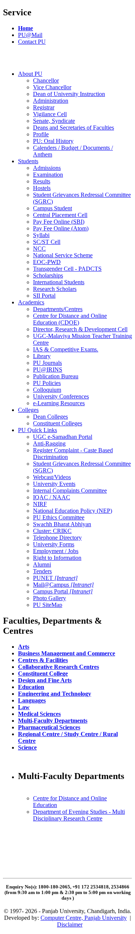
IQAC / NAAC (51, 497)
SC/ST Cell (46, 242)
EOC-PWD (47, 262)
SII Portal (44, 295)
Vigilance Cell (50, 114)
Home (25, 28)
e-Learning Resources (59, 403)
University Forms (53, 544)
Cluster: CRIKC (52, 531)
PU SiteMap (47, 605)
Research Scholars (54, 289)
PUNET (55, 578)
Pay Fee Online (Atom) (60, 228)
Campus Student (52, 208)
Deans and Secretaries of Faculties (73, 127)
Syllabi (41, 235)
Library (42, 356)
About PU (30, 74)
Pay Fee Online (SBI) (58, 221)
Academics (31, 302)
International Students (58, 282)
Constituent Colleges (57, 423)
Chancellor (46, 80)
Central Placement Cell (60, 215)
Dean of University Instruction (69, 94)
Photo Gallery (49, 598)
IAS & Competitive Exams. (65, 349)
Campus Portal (63, 591)
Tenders (42, 571)
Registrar (43, 107)
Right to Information (57, 558)
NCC (39, 248)
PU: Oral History (53, 141)
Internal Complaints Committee (70, 490)
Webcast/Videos (52, 477)
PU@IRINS (47, 369)
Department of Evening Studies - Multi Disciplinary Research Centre (79, 815)
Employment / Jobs (55, 551)
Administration (50, 100)
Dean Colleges (50, 416)
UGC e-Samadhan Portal (62, 437)
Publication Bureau (55, 376)
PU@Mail (30, 35)
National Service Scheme (63, 255)
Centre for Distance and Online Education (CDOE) (70, 319)
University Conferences (61, 396)
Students (28, 161)
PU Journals (47, 363)
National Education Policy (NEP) (72, 511)
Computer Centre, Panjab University (83, 918)
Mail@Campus (63, 584)
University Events (54, 484)
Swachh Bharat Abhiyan (62, 524)
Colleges (28, 410)
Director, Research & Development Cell (80, 329)
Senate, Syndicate (54, 121)
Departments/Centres (57, 309)
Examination (48, 174)
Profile (41, 134)
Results (41, 181)
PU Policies (47, 383)
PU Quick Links (37, 430)
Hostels (42, 188)
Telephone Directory (57, 537)
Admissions (47, 168)
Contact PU (32, 41)
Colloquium (47, 390)
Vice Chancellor (52, 87)
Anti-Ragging (49, 443)
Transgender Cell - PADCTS (67, 269)
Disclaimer (69, 924)
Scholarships (48, 275)
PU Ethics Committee (58, 517)
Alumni (42, 564)
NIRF (40, 504)
